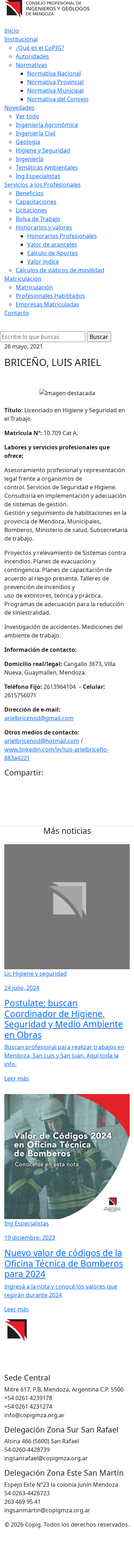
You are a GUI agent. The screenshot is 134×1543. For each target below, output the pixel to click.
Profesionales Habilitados (50, 296)
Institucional (21, 39)
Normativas (31, 65)
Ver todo (27, 116)
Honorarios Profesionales (62, 236)
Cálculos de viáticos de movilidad (60, 270)
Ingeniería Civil (35, 133)
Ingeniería (29, 159)
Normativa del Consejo (58, 99)
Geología (28, 142)
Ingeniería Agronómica (47, 125)
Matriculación (22, 279)
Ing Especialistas (38, 176)
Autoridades (32, 56)
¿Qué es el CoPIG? (40, 48)
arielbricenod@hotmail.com (41, 741)
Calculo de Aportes (52, 253)
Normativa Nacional (54, 73)
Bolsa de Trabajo (38, 219)
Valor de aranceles (52, 244)
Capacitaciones (36, 202)
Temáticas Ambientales (47, 167)
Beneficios (30, 193)
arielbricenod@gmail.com (39, 718)
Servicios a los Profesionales (42, 185)
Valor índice (43, 261)
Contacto (16, 313)
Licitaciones (31, 210)
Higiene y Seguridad (43, 150)
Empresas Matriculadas (47, 304)
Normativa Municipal (55, 90)
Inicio (11, 31)
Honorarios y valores (44, 227)
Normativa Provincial (55, 82)
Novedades (19, 108)
